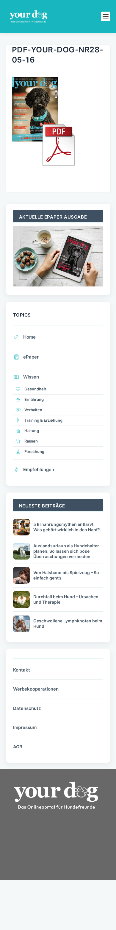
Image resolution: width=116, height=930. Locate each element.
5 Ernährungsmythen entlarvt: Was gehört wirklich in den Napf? (66, 527)
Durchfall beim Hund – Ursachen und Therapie (65, 599)
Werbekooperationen (36, 689)
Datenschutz (27, 708)
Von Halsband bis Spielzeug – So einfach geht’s (66, 575)
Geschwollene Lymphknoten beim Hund (67, 623)
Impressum (25, 727)
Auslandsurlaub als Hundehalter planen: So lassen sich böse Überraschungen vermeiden (66, 551)
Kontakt (21, 670)
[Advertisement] (50, 865)
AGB (17, 747)
